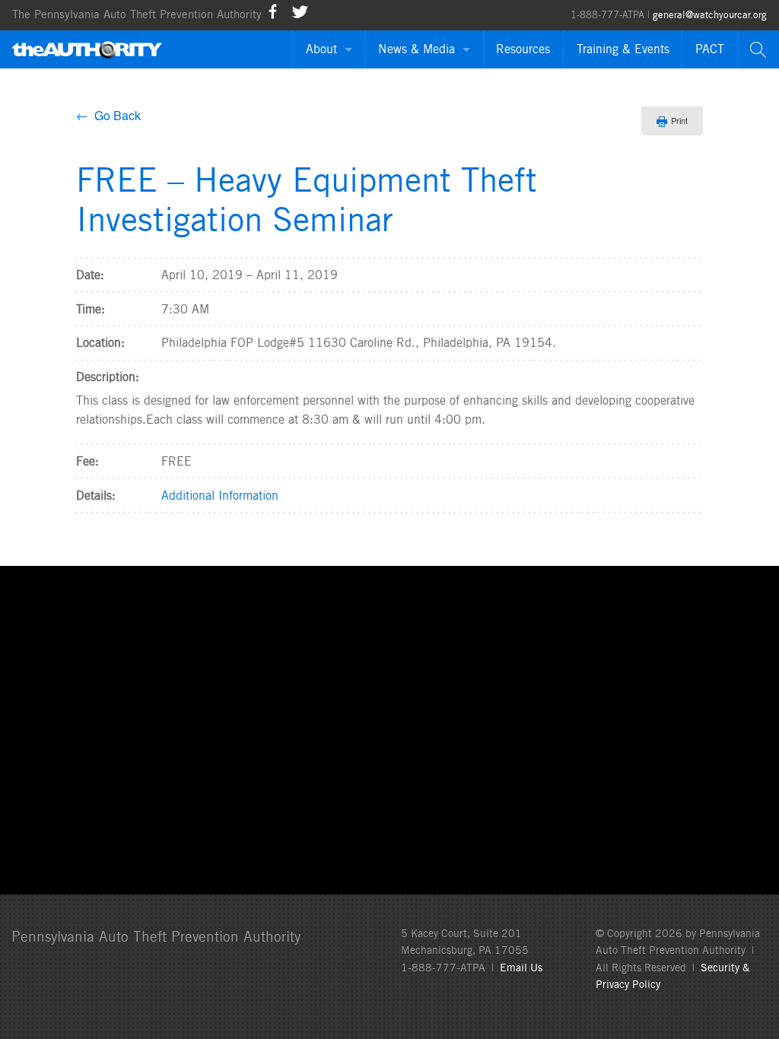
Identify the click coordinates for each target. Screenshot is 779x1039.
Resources (523, 49)
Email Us (521, 967)
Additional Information (219, 495)
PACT (709, 49)
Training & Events (623, 49)
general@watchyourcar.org (710, 15)
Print (679, 120)
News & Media (416, 49)
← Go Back (108, 115)
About (321, 49)
